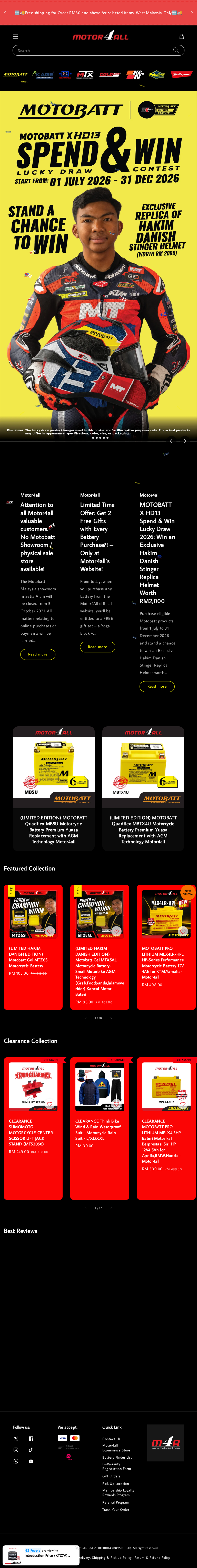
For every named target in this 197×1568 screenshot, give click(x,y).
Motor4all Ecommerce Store (116, 1447)
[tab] (89, 437)
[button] (15, 36)
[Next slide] (185, 441)
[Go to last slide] (171, 441)
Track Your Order (115, 1509)
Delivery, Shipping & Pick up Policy (105, 1557)
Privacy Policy (64, 1557)
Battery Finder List (117, 1457)
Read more (37, 654)
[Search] (176, 50)
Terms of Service (39, 1557)
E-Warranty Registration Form (116, 1466)
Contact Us (111, 1439)
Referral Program (115, 1502)
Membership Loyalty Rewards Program (118, 1492)
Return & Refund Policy (152, 1557)
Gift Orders (111, 1476)
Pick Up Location (115, 1483)
